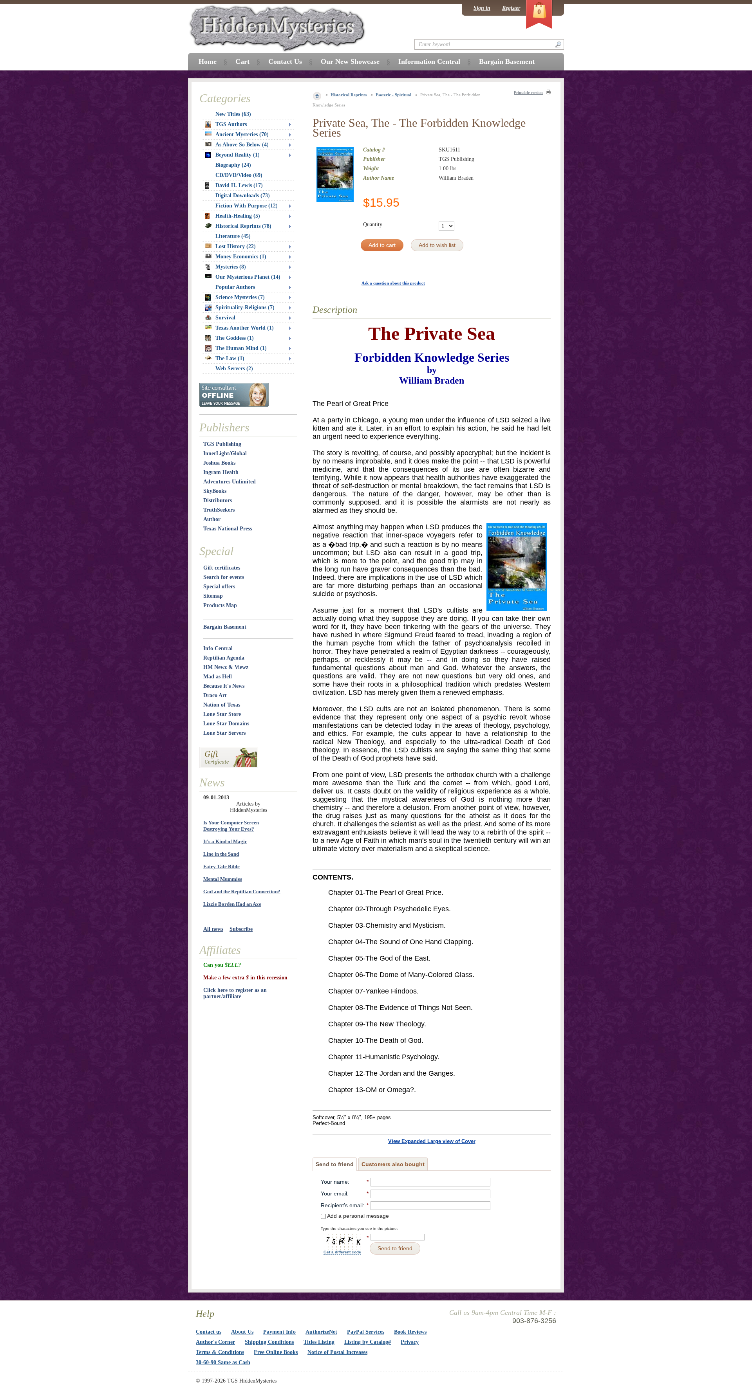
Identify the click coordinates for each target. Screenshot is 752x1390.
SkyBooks (214, 491)
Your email (334, 1193)
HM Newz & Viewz (225, 667)
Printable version (528, 92)
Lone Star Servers (224, 733)
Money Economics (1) (240, 257)
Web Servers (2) (234, 368)
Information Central (429, 61)
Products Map (220, 605)
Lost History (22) (235, 246)
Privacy (410, 1342)
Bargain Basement (224, 627)
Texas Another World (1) (244, 328)
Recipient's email (342, 1205)
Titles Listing (319, 1342)
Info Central (218, 648)
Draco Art (215, 695)
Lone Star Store (222, 714)
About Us (242, 1332)
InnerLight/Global (225, 453)
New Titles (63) (233, 114)
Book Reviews (410, 1332)
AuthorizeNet (321, 1332)
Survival (225, 318)
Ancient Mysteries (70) (242, 134)
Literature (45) (233, 236)
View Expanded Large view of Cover (431, 1141)
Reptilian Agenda (223, 658)
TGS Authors (231, 124)
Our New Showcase (350, 61)
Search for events (223, 577)
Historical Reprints (349, 94)
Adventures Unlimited (229, 482)
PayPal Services (365, 1332)
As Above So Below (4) (242, 145)
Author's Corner (215, 1342)
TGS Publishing (222, 444)
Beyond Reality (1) (237, 155)
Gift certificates (221, 568)
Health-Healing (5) (237, 216)
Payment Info (279, 1332)
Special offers (219, 587)
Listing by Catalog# (367, 1342)
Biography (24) (233, 165)
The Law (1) (229, 358)
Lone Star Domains (226, 724)
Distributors (217, 500)
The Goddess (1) (234, 338)
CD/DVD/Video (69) (238, 175)
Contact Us (285, 61)
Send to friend (335, 1164)
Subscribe (241, 929)
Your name (334, 1182)
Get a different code (342, 1252)
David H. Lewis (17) (239, 185)
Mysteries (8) (230, 267)
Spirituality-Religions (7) (245, 307)
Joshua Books (219, 463)
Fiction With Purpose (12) (246, 206)
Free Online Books (276, 1352)
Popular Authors (235, 287)
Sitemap (213, 596)
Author (212, 519)
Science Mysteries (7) (240, 297)
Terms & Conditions (220, 1352)
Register (511, 8)
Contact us (208, 1332)
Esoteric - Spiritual (393, 94)
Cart (242, 61)
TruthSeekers (219, 510)
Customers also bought (393, 1164)
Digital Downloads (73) (242, 195)
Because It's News (223, 686)
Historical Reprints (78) (243, 226)
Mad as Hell (217, 677)
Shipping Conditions (269, 1342)
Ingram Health (221, 472)
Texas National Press (227, 529)
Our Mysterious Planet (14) (247, 277)
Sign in (482, 8)
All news (213, 929)
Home (208, 61)
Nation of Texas (221, 705)
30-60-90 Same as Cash (223, 1362)
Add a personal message (357, 1216)
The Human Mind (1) (241, 348)
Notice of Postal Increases (337, 1352)
